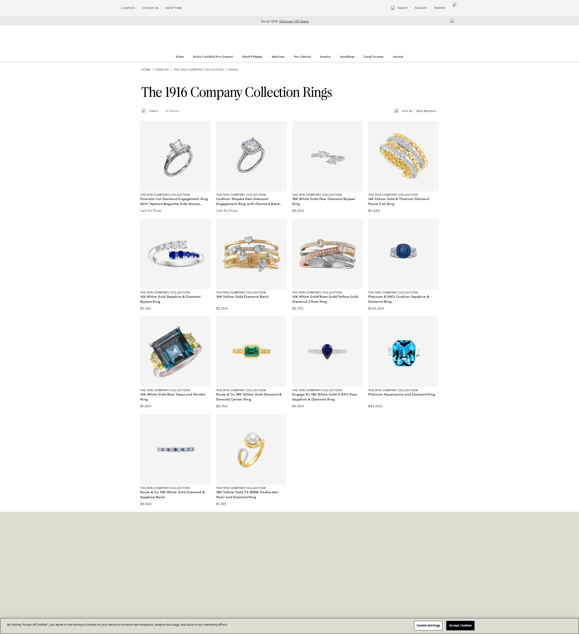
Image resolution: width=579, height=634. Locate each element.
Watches (278, 56)
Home (146, 69)
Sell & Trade (173, 8)
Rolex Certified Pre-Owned (213, 56)
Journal (398, 56)
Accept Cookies (460, 625)
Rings (233, 69)
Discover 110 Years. (294, 21)
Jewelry (325, 56)
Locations (128, 8)
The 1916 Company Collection (198, 69)
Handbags (347, 56)
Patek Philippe (252, 56)
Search (403, 8)
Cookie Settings (428, 625)
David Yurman (374, 56)
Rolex (180, 56)
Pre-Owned (302, 56)
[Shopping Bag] (455, 8)
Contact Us (150, 8)
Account (421, 8)
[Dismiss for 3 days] (450, 20)
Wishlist (439, 8)
